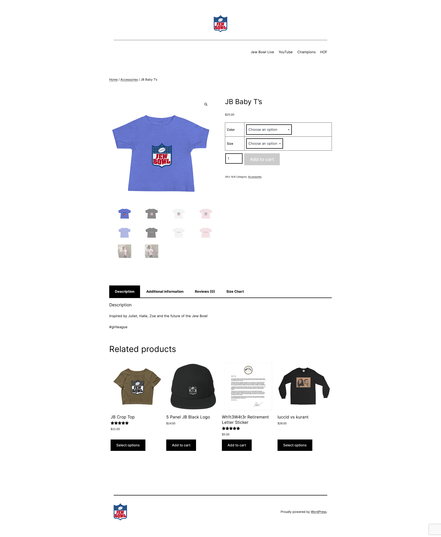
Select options (128, 445)
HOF (323, 52)
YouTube (286, 52)
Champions (306, 52)
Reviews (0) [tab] (205, 291)
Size (230, 143)
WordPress (318, 512)
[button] (206, 104)
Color (231, 129)
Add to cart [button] (181, 445)
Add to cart (262, 159)
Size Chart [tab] (235, 291)
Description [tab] (124, 291)
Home (113, 79)
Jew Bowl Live (262, 52)
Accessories (129, 79)
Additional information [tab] (164, 291)
